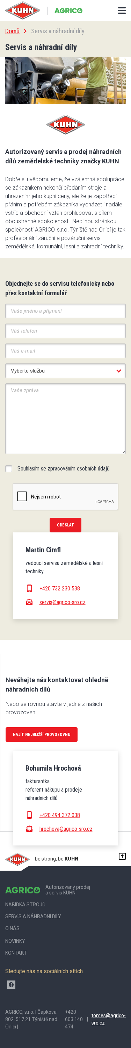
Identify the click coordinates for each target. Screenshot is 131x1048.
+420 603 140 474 (74, 1019)
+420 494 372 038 (59, 815)
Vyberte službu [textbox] (28, 371)
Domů (12, 31)
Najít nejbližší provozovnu (41, 734)
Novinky (15, 941)
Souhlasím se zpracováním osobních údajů (63, 468)
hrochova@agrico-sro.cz (66, 829)
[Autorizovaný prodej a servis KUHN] (68, 11)
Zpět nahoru (120, 856)
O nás (12, 928)
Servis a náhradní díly (33, 916)
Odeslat (65, 525)
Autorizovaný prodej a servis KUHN (67, 890)
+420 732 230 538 (59, 588)
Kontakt (16, 953)
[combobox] (65, 370)
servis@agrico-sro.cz (62, 602)
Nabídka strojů (25, 904)
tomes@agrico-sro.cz (109, 1019)
